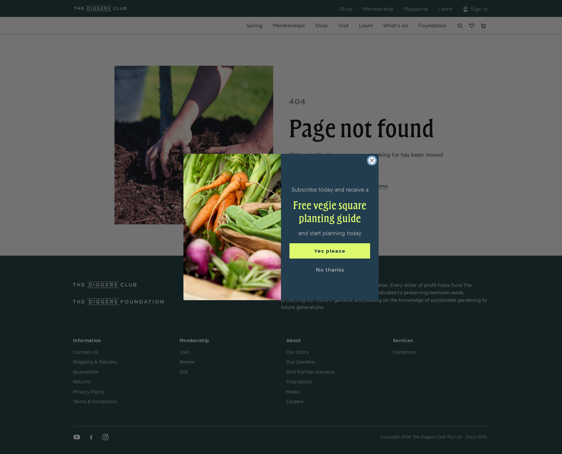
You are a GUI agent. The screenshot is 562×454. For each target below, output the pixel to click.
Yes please (329, 251)
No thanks (330, 270)
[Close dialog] (372, 160)
